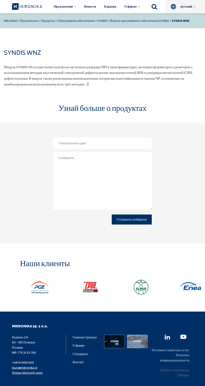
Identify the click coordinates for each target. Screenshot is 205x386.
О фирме (130, 6)
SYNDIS (102, 21)
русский (186, 6)
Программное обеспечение (76, 21)
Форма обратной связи (27, 373)
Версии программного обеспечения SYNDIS (139, 21)
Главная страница (85, 337)
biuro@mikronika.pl (24, 368)
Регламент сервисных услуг (170, 350)
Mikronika (10, 21)
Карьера (110, 6)
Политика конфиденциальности (174, 357)
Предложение (63, 6)
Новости (90, 6)
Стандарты (80, 354)
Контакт (78, 362)
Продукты (48, 21)
